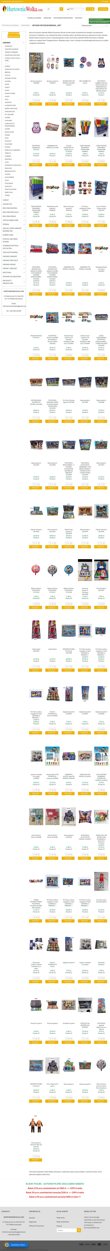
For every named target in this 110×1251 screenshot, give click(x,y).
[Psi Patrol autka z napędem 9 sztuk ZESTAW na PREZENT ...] (52, 881)
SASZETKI (8, 102)
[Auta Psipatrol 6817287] (101, 570)
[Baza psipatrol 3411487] (36, 444)
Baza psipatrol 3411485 (85, 401)
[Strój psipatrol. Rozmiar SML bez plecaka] (36, 1124)
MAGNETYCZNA (10, 78)
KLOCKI (7, 75)
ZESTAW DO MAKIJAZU (13, 165)
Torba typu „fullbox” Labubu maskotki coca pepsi (36, 965)
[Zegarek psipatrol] (69, 944)
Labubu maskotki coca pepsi (85, 963)
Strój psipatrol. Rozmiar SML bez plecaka (36, 1145)
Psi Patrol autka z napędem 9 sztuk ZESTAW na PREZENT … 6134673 (85, 653)
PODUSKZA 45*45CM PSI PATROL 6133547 (85, 837)
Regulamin (33, 1222)
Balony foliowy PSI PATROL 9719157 (52, 590)
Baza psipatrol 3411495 (85, 530)
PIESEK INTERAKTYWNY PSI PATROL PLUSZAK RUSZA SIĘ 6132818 (36, 904)
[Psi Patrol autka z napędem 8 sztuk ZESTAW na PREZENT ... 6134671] (36, 693)
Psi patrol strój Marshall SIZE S (101, 901)
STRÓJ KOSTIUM (10, 189)
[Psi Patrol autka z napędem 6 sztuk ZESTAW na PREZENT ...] (69, 881)
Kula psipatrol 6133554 (68, 836)
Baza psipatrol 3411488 (52, 464)
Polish (71, 9)
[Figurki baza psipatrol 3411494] (69, 511)
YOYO (7, 162)
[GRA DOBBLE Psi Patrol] (85, 62)
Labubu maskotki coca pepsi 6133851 (36, 776)
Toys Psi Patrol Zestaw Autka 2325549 (101, 208)
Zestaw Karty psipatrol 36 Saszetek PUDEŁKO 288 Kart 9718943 (69, 339)
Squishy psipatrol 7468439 (52, 82)
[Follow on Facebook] (101, 1)
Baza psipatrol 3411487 (36, 464)
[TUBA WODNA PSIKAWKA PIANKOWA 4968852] (101, 127)
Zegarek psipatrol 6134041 (85, 713)
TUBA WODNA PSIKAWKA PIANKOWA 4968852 (101, 148)
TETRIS (7, 195)
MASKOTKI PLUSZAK (12, 69)
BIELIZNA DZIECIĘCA (11, 212)
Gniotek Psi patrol (69, 1023)
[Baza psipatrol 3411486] (101, 382)
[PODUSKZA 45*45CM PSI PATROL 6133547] (85, 817)
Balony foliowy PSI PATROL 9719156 (36, 590)
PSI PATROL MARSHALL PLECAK (36, 147)
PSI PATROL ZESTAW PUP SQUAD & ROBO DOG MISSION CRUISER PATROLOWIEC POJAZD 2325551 (52, 274)
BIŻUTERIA (7, 272)
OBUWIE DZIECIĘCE (10, 260)
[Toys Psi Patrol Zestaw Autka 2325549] (101, 188)
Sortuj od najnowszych (96, 19)
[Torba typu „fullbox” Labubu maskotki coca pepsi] (36, 944)
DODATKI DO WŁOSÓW (12, 276)
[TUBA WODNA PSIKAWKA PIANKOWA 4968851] (85, 127)
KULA (7, 180)
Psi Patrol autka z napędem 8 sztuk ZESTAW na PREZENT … (85, 903)
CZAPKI (7, 174)
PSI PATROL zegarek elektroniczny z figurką (101, 1026)
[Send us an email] (107, 1)
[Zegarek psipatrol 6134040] (101, 693)
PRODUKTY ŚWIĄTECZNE (8, 282)
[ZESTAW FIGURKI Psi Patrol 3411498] (69, 631)
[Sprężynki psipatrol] (101, 944)
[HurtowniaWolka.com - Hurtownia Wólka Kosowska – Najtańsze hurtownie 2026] (23, 9)
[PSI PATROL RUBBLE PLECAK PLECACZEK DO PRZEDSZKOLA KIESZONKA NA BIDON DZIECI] (101, 62)
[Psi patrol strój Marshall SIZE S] (101, 881)
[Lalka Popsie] (52, 630)
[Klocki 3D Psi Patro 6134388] (36, 816)
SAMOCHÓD (9, 132)
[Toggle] (24, 42)
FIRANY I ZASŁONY (10, 268)
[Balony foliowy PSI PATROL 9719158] (69, 570)
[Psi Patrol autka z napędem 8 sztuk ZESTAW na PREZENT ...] (85, 881)
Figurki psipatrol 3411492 (36, 530)
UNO (6, 99)
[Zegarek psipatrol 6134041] (85, 693)
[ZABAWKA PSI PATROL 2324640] (85, 249)
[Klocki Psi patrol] (36, 1005)
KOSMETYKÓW (10, 105)
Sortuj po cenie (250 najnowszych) (99, 22)
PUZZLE (7, 147)
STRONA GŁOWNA (34, 18)
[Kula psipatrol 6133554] (69, 816)
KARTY (7, 87)
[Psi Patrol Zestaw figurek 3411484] (69, 382)
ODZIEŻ (6, 200)
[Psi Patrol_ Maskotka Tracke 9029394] (85, 188)
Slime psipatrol (69, 1084)
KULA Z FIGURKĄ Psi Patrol (52, 964)
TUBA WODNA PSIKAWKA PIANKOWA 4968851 (85, 148)
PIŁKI (7, 138)
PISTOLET (8, 141)
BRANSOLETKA (10, 171)
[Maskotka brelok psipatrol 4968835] (52, 188)
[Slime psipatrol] (69, 1065)
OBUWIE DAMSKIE (10, 256)
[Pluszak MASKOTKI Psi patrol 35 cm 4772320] (69, 127)
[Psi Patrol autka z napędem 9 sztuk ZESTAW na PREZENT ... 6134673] (85, 631)
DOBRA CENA (8, 235)
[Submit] (61, 9)
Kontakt (32, 1218)
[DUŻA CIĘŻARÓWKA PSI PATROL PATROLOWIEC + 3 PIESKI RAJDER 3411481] (101, 317)
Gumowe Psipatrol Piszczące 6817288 (85, 591)
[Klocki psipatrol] (52, 1005)
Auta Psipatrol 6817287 (101, 589)
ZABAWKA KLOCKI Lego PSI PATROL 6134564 (69, 776)
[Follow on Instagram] (103, 1)
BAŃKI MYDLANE (11, 108)
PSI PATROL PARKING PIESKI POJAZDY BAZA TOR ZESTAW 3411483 (52, 404)
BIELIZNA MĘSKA (9, 216)
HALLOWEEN (9, 177)
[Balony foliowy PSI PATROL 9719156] (36, 570)
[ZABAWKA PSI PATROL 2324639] (69, 248)
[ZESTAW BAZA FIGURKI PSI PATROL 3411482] (36, 382)
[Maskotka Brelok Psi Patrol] (36, 317)
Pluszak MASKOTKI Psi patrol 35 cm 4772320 (69, 148)
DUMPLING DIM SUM (12, 55)
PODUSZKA (9, 183)
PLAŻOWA (8, 144)
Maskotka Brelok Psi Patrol (36, 336)
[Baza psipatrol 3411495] (85, 511)
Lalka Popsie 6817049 (36, 650)
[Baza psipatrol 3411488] (52, 444)
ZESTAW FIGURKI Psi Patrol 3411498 (69, 651)
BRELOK (8, 72)
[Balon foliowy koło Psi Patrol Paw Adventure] (101, 1065)
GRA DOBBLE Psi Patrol (85, 82)
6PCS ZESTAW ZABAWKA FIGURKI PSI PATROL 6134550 (101, 777)
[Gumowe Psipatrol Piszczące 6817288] (85, 570)
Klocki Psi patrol (36, 1023)
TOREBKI (8, 156)
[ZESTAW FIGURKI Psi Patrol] (36, 1065)
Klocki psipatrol (52, 1023)
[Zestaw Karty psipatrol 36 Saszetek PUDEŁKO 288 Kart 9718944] (85, 317)
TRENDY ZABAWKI (11, 52)
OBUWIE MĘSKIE (9, 264)
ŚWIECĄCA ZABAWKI (12, 150)
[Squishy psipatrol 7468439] (52, 63)
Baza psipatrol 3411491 (101, 464)
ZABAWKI (25, 25)
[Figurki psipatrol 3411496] (101, 511)
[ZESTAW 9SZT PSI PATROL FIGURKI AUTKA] (69, 62)
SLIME (7, 84)
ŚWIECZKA (9, 192)
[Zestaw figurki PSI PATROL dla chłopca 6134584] (52, 756)
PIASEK (7, 135)
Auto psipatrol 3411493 (52, 530)
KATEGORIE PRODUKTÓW (63, 18)
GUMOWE (8, 120)
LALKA (7, 96)
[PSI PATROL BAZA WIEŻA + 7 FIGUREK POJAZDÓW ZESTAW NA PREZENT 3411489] (69, 444)
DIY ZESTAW (9, 114)
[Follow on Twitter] (105, 1)
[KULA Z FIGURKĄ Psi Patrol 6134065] (52, 693)
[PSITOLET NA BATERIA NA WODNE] (85, 1005)
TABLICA (8, 153)
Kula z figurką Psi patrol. (52, 1085)
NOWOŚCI (47, 18)
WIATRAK (8, 159)
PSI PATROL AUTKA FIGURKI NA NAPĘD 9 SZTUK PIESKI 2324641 (52, 339)
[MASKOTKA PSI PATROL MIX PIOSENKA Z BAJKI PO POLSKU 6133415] (101, 817)
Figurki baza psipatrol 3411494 (69, 531)
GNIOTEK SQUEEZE (11, 49)
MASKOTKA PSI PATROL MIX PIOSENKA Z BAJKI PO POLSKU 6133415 (101, 840)
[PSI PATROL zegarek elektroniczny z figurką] (101, 1004)
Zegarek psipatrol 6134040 (101, 713)
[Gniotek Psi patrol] (69, 1005)
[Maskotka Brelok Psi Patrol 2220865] (101, 249)
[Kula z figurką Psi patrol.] (52, 1065)
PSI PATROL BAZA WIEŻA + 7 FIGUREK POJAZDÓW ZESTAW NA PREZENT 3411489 (69, 469)
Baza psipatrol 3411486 (101, 401)
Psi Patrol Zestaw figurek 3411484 (69, 401)
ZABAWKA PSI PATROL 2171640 (52, 146)
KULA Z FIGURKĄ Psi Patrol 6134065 (52, 714)
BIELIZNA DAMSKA (10, 208)
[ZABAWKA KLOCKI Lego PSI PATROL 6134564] (69, 756)
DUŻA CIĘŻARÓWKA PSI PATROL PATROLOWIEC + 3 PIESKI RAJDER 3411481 (101, 340)
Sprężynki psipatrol (101, 963)
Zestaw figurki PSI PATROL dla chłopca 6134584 (52, 776)
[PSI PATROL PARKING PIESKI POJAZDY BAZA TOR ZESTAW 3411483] (52, 382)
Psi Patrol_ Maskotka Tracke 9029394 (85, 208)
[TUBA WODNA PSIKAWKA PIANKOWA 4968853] (36, 188)
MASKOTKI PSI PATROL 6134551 (85, 775)
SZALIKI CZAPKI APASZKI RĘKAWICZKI (12, 229)
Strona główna (10, 25)
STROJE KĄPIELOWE (10, 220)
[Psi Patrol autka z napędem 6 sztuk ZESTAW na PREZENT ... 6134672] (101, 631)
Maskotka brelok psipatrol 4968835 (52, 208)
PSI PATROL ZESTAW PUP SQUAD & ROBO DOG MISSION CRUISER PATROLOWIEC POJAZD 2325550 (36, 274)
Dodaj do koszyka (35, 104)
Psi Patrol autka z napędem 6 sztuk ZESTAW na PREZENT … (68, 903)
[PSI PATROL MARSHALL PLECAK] (36, 127)
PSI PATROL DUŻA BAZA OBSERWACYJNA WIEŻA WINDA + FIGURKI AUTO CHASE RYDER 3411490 (85, 469)
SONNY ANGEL (10, 93)
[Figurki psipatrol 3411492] (36, 511)
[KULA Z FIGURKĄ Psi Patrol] (52, 944)
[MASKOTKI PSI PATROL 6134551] (85, 756)
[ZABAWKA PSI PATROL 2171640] (52, 127)
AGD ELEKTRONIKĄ (10, 252)
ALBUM (7, 66)
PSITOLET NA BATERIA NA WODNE (85, 1025)
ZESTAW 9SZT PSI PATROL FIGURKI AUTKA (69, 83)
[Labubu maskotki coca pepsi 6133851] (36, 756)
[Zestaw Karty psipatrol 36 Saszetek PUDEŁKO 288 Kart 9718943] (69, 317)
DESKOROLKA (10, 111)
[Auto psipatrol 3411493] (52, 511)
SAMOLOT (8, 186)
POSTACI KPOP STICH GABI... (12, 59)
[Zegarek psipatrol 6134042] (69, 693)
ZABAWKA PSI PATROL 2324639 (69, 268)
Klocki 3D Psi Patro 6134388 (36, 836)
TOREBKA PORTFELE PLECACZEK (10, 247)
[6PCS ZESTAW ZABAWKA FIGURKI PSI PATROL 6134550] (101, 756)
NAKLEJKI (8, 168)
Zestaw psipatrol (85, 1084)
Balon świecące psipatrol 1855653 (69, 208)
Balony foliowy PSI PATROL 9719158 (69, 590)
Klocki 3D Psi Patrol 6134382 (52, 836)
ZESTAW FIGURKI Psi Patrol (36, 1085)
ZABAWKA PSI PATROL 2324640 (85, 268)
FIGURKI (8, 81)
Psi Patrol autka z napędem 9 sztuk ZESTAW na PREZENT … (52, 903)
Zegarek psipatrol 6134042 (69, 713)
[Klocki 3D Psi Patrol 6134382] (52, 817)
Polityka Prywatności (36, 1226)
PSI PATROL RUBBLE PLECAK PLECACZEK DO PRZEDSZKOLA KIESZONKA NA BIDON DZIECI (101, 86)
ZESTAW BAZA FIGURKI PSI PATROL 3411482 (36, 402)
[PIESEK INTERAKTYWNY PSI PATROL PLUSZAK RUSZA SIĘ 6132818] (36, 881)
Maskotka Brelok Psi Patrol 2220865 (101, 269)
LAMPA (7, 129)
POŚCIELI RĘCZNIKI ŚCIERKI (10, 240)
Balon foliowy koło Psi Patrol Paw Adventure (101, 1086)
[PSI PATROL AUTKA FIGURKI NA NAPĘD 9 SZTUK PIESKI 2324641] (52, 317)
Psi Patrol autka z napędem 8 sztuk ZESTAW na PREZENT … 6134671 (36, 716)
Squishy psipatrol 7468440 (36, 82)
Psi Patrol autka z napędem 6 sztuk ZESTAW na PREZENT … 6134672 (101, 653)
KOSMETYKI (7, 204)
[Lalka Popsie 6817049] (36, 630)
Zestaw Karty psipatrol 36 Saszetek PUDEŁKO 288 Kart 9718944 (85, 339)
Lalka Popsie (52, 649)
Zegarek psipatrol (69, 962)
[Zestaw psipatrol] (85, 1065)
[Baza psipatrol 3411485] (85, 382)
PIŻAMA (6, 224)
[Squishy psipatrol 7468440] (36, 62)
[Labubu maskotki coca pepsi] (85, 944)
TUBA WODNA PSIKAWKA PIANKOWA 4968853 (36, 209)
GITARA (7, 117)
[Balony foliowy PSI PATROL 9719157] (52, 570)
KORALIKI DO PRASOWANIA (10, 125)
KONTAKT (78, 18)
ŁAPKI (7, 90)
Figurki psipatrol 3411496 (101, 530)
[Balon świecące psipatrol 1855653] (69, 188)
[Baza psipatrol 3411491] (101, 444)
